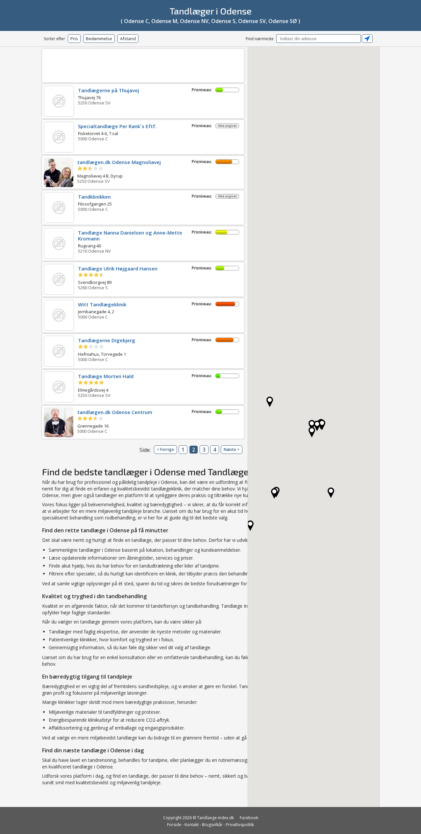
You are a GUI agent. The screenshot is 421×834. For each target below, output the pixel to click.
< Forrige (165, 449)
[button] (274, 493)
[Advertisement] (143, 64)
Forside (174, 824)
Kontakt (192, 824)
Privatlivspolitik (240, 824)
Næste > (231, 449)
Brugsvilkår (212, 824)
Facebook (249, 817)
